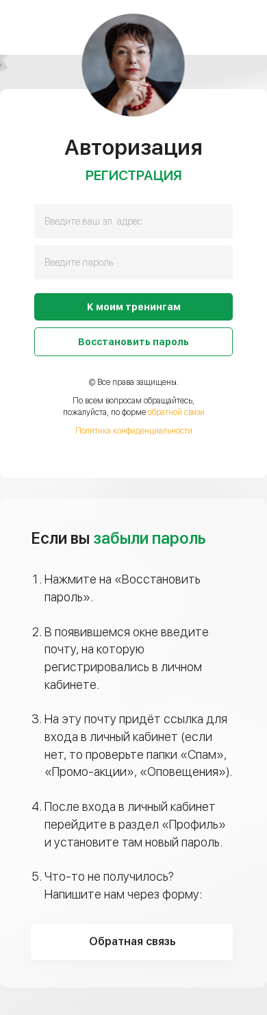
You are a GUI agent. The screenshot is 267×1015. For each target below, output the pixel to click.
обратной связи (176, 412)
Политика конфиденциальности (133, 431)
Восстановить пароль (133, 341)
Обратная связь (132, 941)
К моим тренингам (134, 306)
